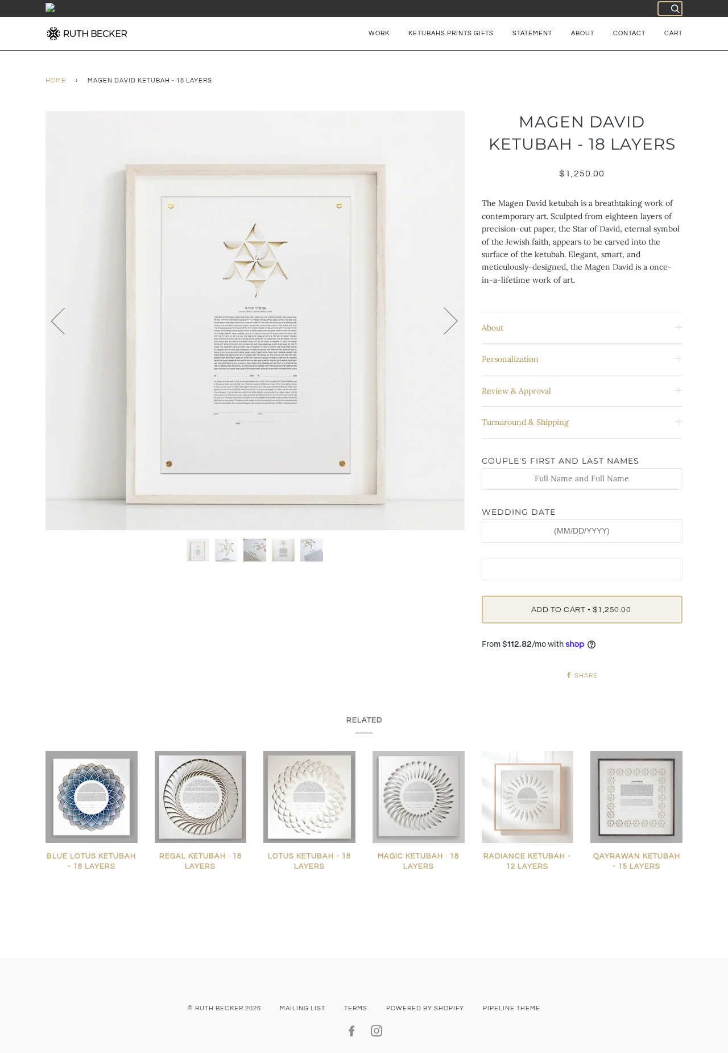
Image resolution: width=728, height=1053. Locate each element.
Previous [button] (65, 320)
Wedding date (519, 512)
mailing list (302, 1008)
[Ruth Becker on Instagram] (377, 1033)
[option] (255, 320)
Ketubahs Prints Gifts (451, 33)
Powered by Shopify (425, 1008)
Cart (673, 33)
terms (355, 1008)
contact (629, 33)
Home (56, 80)
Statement (532, 33)
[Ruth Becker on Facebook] (352, 1033)
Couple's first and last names (560, 461)
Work (379, 33)
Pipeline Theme (511, 1008)
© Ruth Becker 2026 (224, 1008)
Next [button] (444, 320)
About (582, 33)
